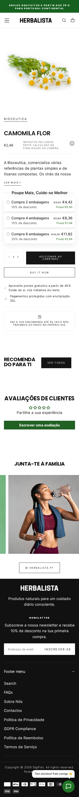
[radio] (39, 204)
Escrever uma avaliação (39, 425)
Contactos (13, 710)
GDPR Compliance (20, 729)
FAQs (8, 692)
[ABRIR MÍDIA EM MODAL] (72, 104)
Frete (27, 145)
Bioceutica (15, 119)
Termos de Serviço (20, 747)
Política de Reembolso (23, 738)
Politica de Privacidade (24, 720)
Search (10, 683)
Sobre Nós (13, 701)
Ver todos (56, 362)
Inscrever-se (58, 649)
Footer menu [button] (14, 671)
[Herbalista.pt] (39, 588)
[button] (7, 20)
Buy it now (39, 272)
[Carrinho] (72, 20)
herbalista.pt (42, 567)
